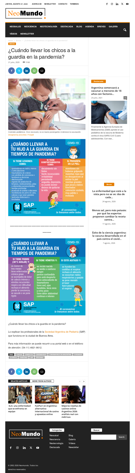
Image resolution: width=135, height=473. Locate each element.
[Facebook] (107, 4)
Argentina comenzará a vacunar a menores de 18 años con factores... (106, 90)
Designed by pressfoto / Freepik (21, 135)
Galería (113, 26)
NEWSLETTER (50, 4)
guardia (13, 357)
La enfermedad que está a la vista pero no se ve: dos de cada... (109, 194)
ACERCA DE (37, 4)
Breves (101, 26)
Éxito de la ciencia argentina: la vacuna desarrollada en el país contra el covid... (109, 235)
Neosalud (15, 26)
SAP (31, 357)
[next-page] (83, 381)
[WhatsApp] (34, 70)
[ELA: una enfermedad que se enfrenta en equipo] (20, 394)
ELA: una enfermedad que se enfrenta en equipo (19, 408)
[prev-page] (79, 381)
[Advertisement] (109, 57)
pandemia (23, 357)
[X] (122, 4)
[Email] (42, 70)
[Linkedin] (117, 4)
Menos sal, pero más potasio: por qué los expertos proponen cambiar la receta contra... (109, 215)
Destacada (67, 26)
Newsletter (74, 447)
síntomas (39, 357)
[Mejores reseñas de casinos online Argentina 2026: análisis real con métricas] (73, 394)
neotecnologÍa (48, 26)
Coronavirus (41, 355)
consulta (29, 355)
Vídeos (13, 33)
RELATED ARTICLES (19, 381)
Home (10, 40)
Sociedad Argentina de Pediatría (62, 331)
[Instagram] (112, 4)
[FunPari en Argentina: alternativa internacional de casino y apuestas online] (47, 394)
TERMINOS (74, 4)
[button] (124, 30)
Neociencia (30, 26)
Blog (79, 26)
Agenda (89, 26)
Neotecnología (56, 443)
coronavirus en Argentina (60, 355)
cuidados (78, 355)
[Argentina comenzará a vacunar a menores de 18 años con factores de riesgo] (109, 112)
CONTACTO (62, 4)
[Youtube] (127, 4)
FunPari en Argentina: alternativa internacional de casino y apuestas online (47, 410)
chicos (19, 355)
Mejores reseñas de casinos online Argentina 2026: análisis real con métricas (71, 411)
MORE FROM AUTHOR (41, 381)
